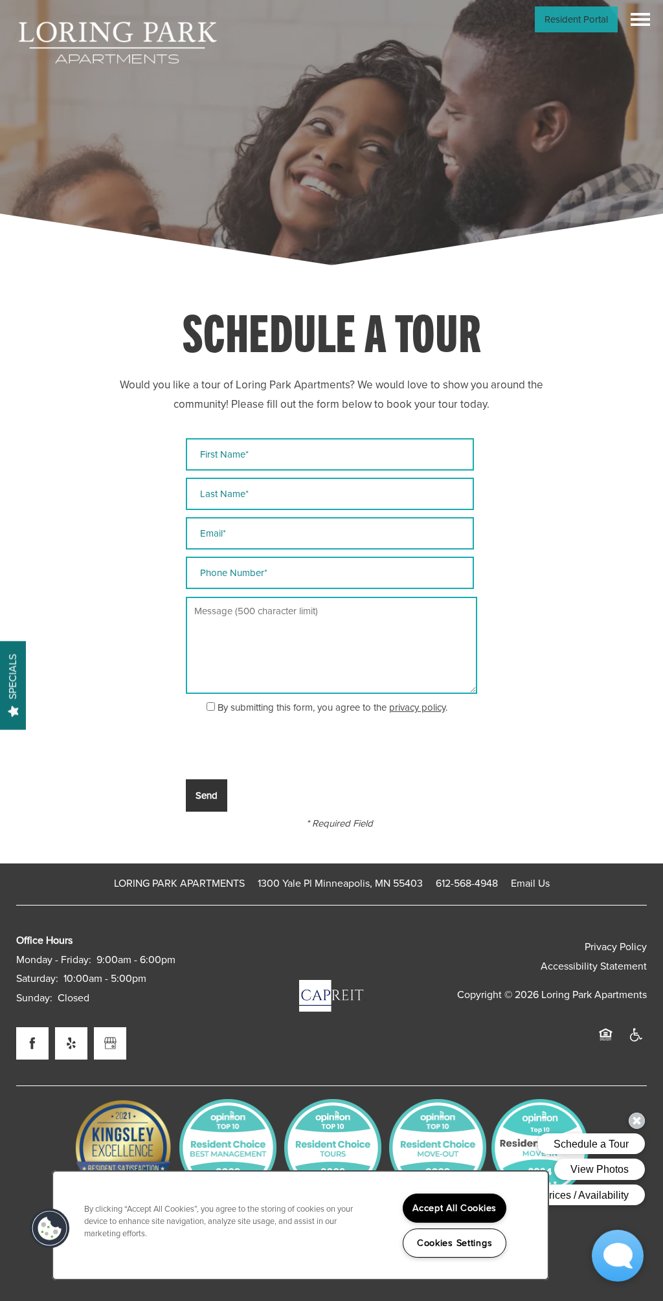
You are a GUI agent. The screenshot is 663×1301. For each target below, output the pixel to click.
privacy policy (417, 707)
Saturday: (37, 978)
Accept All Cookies (454, 1208)
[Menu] (640, 19)
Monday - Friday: (53, 959)
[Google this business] (110, 1043)
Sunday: (34, 998)
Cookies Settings (455, 1243)
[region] (300, 1225)
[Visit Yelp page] (71, 1043)
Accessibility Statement (594, 966)
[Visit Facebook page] (32, 1043)
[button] (576, 19)
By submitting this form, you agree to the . (332, 707)
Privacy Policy (616, 946)
